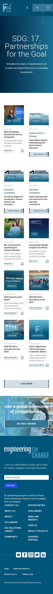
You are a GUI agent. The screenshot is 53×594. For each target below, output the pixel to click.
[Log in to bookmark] (22, 151)
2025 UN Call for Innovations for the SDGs (37, 299)
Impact (9, 516)
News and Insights (33, 518)
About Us (10, 511)
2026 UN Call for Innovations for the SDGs (12, 349)
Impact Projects (38, 531)
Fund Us (32, 525)
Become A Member (26, 424)
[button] (48, 8)
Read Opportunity (36, 365)
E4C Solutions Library (13, 529)
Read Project (39, 154)
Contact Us (11, 505)
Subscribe (10, 485)
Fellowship (11, 522)
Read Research (10, 313)
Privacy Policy (10, 574)
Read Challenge (35, 308)
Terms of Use (27, 574)
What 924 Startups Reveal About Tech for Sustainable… (13, 134)
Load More (26, 383)
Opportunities (36, 505)
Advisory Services (33, 538)
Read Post (8, 150)
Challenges (35, 511)
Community (11, 537)
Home (6, 569)
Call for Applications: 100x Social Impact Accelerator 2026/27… (38, 349)
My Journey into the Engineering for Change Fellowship (12, 247)
